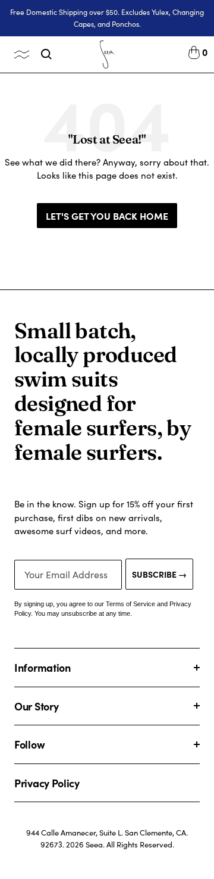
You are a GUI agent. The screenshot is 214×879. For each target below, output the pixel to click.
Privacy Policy (47, 782)
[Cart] (194, 54)
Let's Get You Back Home (107, 215)
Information (42, 667)
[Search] (46, 54)
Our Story (36, 706)
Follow (29, 744)
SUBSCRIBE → (159, 574)
